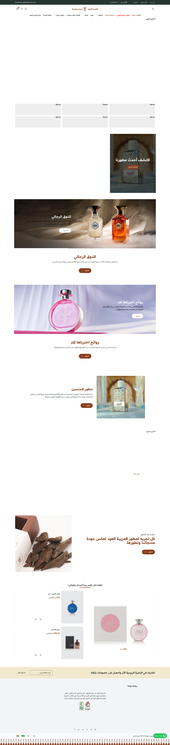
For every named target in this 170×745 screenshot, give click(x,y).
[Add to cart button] (123, 654)
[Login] (26, 9)
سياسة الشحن (132, 707)
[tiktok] (83, 729)
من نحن (152, 2)
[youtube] (78, 729)
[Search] (152, 9)
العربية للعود (136, 736)
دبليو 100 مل (55, 630)
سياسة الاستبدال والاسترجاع (132, 711)
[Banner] (132, 109)
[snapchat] (87, 729)
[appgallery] (38, 696)
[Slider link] (85, 57)
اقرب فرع (144, 2)
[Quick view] (41, 619)
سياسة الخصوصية (132, 703)
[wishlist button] (118, 654)
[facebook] (74, 729)
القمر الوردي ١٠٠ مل (121, 643)
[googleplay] (31, 691)
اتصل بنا (135, 2)
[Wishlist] (22, 9)
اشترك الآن (21, 673)
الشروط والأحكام (132, 715)
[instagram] (95, 729)
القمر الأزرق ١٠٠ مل (54, 594)
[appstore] (46, 691)
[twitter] (91, 729)
